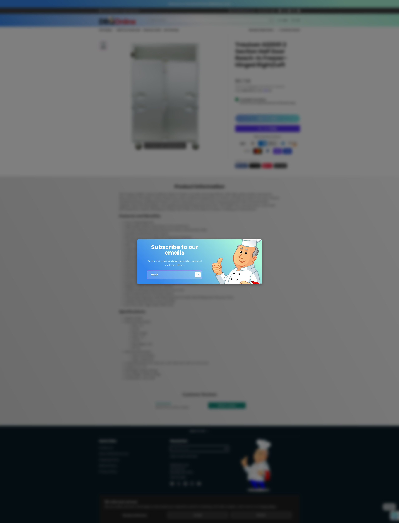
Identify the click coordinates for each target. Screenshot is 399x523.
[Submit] (198, 274)
